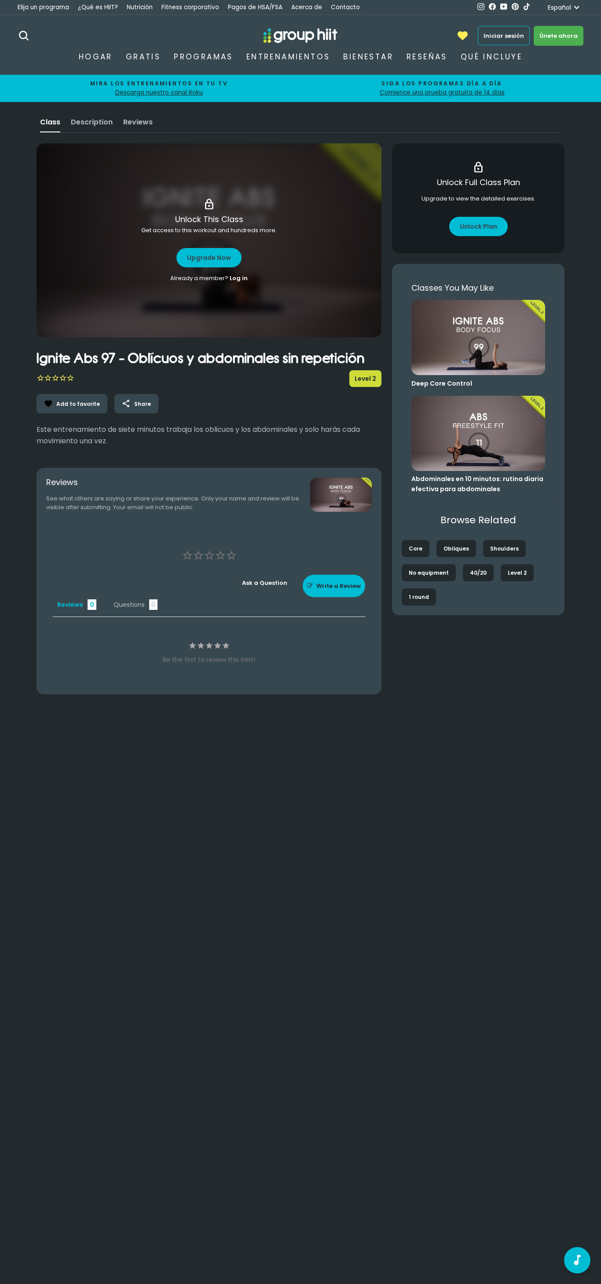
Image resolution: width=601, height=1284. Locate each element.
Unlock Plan (478, 226)
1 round (419, 597)
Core (415, 548)
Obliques (456, 548)
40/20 (478, 572)
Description (92, 122)
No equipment (429, 572)
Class (50, 122)
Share (136, 403)
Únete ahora (558, 36)
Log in (239, 278)
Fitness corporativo (190, 7)
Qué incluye (491, 56)
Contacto (345, 7)
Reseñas (427, 56)
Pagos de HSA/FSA (255, 7)
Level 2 (517, 572)
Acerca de (306, 7)
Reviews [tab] (70, 604)
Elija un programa (43, 7)
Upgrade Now (209, 257)
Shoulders (504, 548)
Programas (203, 56)
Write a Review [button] (338, 586)
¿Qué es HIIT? (98, 7)
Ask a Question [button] (264, 583)
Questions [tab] (129, 604)
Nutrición (140, 7)
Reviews (138, 122)
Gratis (143, 56)
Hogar (96, 56)
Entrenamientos (288, 56)
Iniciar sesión (504, 36)
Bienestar (368, 56)
